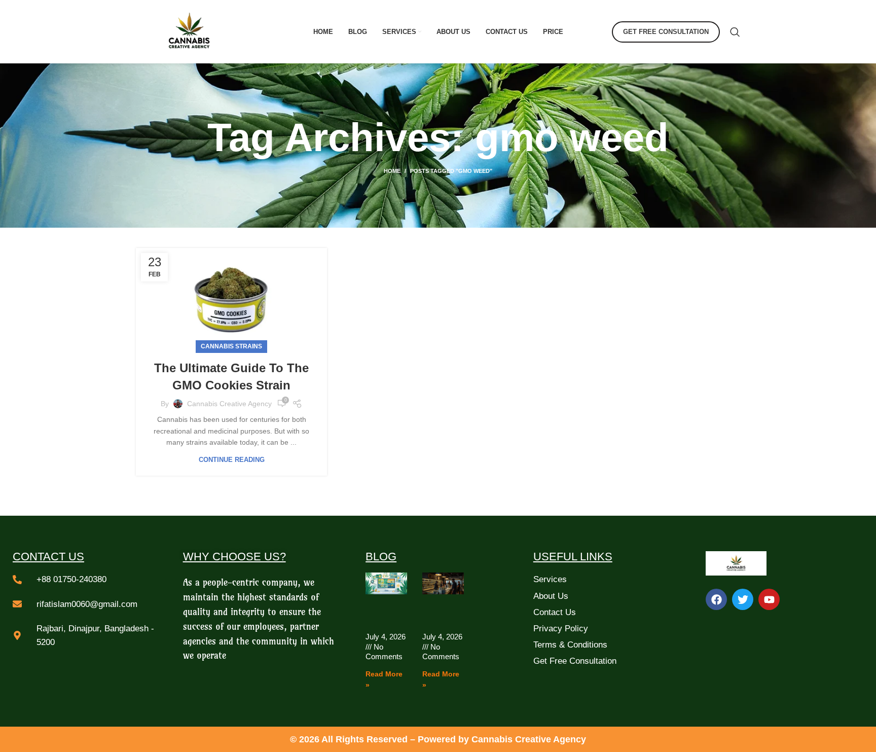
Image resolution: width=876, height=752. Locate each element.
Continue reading (232, 459)
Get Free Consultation (666, 31)
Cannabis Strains (231, 346)
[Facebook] (716, 599)
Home (392, 171)
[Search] (735, 32)
